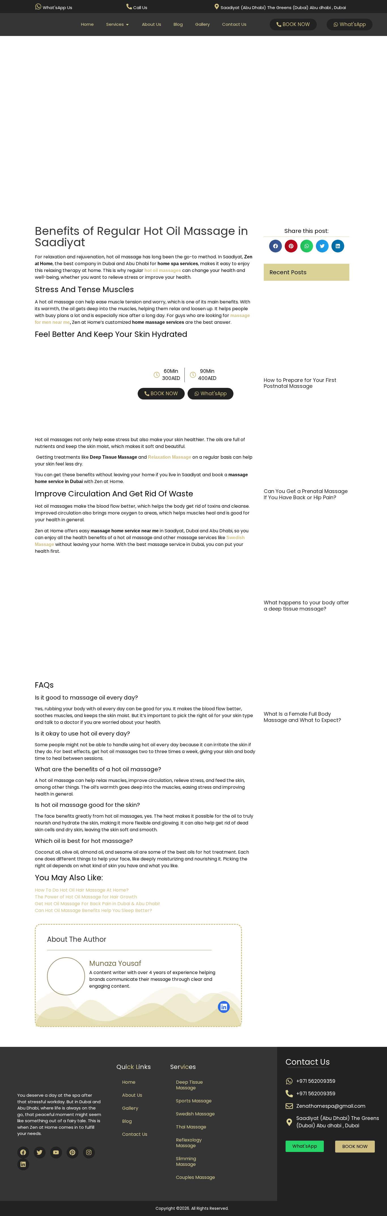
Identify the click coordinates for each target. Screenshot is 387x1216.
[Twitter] (40, 1152)
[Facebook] (23, 1152)
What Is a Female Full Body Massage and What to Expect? (302, 717)
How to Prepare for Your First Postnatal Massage (300, 383)
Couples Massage (195, 1177)
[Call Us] (129, 6)
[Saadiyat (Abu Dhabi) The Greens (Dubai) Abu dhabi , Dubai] (217, 6)
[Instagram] (89, 1152)
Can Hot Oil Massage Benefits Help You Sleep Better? (93, 910)
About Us (132, 1095)
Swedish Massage (195, 1114)
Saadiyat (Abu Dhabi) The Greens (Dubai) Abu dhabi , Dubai (283, 7)
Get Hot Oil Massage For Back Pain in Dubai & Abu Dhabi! (97, 903)
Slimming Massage (186, 1161)
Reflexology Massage (189, 1143)
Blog (127, 1121)
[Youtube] (56, 1152)
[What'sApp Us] (38, 6)
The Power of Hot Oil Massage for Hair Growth (86, 897)
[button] (275, 246)
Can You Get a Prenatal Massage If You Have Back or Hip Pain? (306, 494)
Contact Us (134, 1134)
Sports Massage (194, 1101)
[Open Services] (127, 24)
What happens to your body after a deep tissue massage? (306, 605)
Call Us (140, 7)
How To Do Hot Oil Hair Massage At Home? (82, 890)
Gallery (130, 1108)
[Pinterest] (72, 1152)
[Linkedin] (23, 1164)
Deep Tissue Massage (189, 1085)
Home (128, 1082)
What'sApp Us (57, 7)
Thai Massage (191, 1127)
